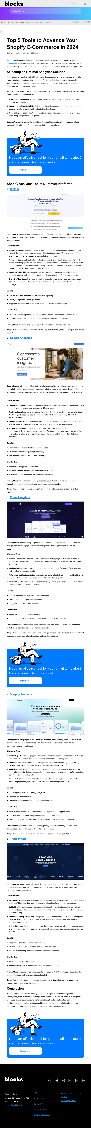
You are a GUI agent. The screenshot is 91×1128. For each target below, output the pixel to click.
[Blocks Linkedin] (56, 1079)
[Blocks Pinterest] (77, 1079)
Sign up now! (25, 170)
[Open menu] (84, 3)
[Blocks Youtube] (63, 1079)
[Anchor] (67, 72)
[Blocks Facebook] (48, 1079)
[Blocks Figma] (70, 1079)
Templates (73, 4)
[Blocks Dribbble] (84, 1079)
